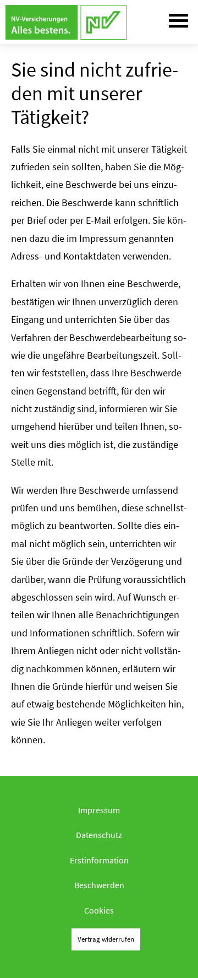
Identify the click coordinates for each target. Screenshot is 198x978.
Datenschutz (99, 834)
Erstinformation (99, 860)
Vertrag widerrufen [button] (106, 938)
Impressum (99, 809)
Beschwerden (99, 884)
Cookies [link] (99, 910)
